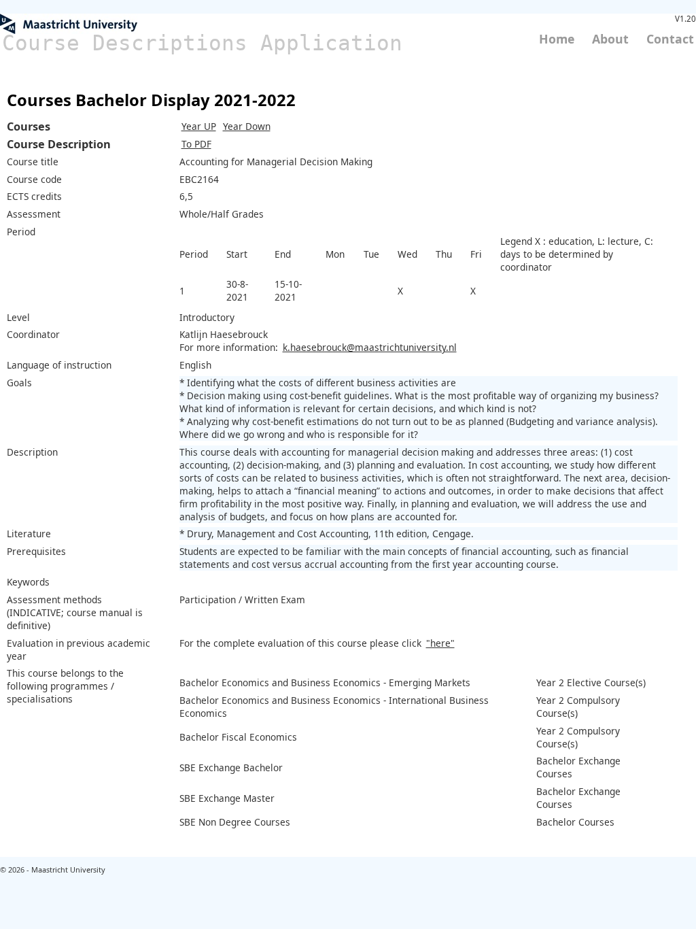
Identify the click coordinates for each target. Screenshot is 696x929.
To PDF (196, 143)
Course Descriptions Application (202, 43)
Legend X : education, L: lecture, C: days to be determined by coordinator (576, 254)
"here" (440, 643)
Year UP (198, 126)
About (610, 39)
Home (556, 39)
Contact (670, 39)
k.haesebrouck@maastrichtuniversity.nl (370, 347)
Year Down (247, 126)
